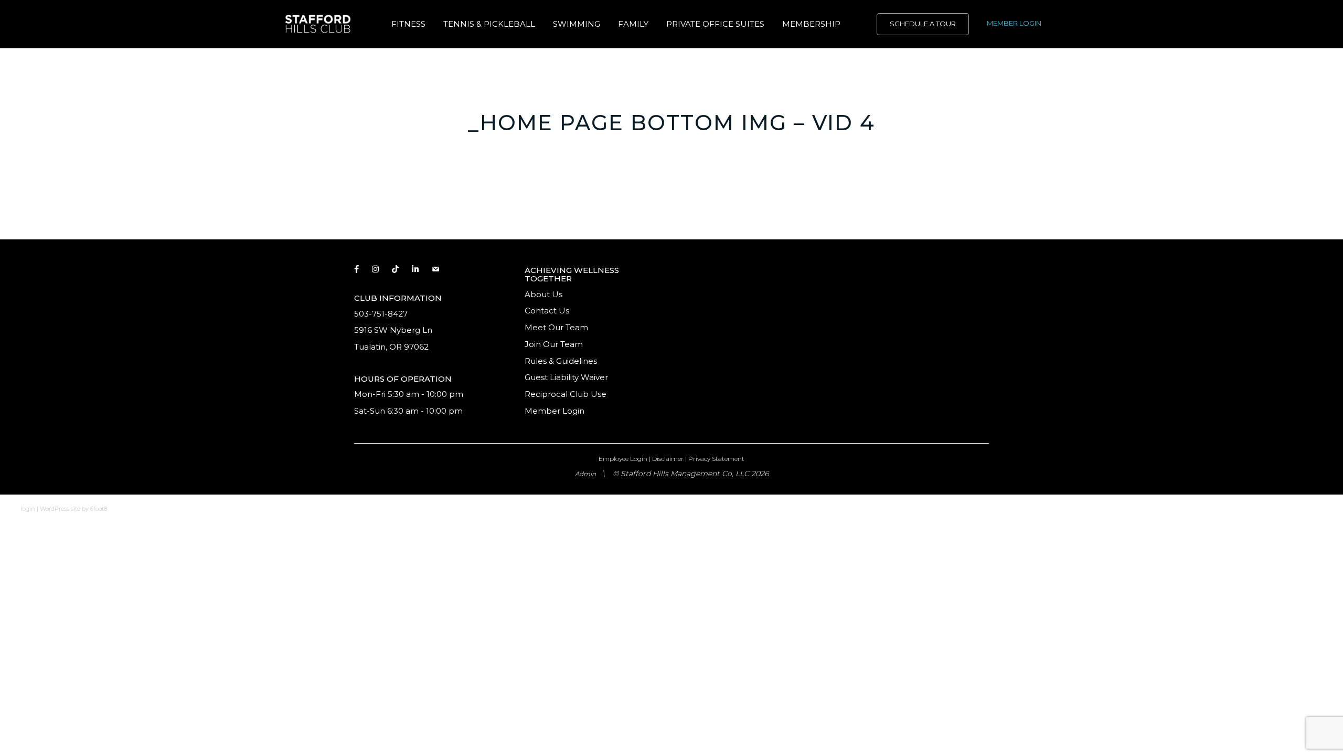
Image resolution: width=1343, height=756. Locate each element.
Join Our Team (554, 344)
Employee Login (623, 459)
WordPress (54, 508)
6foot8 (98, 508)
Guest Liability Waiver (567, 377)
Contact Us (547, 311)
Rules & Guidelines (561, 361)
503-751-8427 (381, 314)
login (28, 508)
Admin (585, 474)
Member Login (554, 411)
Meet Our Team (556, 327)
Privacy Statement (716, 459)
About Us (543, 294)
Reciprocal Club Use (565, 394)
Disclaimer (668, 459)
